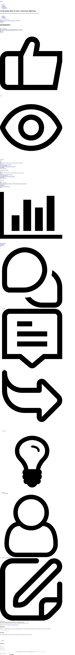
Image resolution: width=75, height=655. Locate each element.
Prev (4, 28)
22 (4, 621)
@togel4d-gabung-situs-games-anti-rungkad (7, 176)
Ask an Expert (4, 8)
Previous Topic (2, 184)
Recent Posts (4, 17)
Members (3, 16)
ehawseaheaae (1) (7, 186)
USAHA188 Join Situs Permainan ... (6, 164)
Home (3, 4)
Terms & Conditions (43, 651)
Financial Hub (4, 7)
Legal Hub (4, 6)
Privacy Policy (37, 651)
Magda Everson (9, 557)
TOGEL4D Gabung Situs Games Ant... (11, 30)
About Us (3, 5)
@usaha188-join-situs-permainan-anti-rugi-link (7, 166)
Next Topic (2, 185)
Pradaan (1, 1)
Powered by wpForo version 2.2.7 (13, 624)
